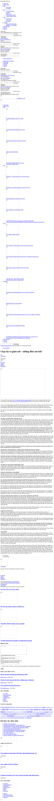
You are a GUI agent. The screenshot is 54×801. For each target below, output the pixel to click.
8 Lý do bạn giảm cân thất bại (10, 734)
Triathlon (5, 22)
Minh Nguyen (4, 677)
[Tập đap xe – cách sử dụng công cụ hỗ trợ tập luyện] (12, 175)
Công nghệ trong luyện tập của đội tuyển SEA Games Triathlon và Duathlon (23, 314)
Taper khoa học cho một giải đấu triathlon (15, 325)
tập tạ (4, 717)
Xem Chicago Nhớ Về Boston (13, 583)
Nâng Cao (8, 13)
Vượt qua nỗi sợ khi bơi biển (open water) (15, 129)
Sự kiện (5, 64)
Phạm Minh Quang (5, 688)
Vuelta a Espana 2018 (11, 16)
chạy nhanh (34, 709)
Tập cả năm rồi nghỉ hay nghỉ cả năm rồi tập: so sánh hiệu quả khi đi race (22, 256)
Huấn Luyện (6, 4)
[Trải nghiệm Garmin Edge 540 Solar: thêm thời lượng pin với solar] (4, 750)
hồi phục (41, 711)
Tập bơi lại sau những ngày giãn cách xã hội (16, 140)
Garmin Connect (36, 711)
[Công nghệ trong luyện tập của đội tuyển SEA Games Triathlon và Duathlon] (12, 313)
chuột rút (40, 707)
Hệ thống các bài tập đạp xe (9, 723)
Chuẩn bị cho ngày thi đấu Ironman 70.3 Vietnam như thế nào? (20, 292)
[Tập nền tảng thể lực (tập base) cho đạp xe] (12, 197)
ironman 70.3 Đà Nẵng (22, 713)
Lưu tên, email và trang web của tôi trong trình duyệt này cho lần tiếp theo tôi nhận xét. (21, 666)
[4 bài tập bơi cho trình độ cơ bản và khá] (12, 161)
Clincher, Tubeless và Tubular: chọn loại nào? (13, 735)
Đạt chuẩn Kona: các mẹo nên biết (14, 303)
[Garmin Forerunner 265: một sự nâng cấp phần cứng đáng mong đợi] (4, 772)
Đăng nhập (5, 62)
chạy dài (20, 709)
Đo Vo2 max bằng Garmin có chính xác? (12, 606)
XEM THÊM (15, 589)
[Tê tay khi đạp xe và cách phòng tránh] (12, 208)
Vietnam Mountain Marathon (17, 717)
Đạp (4, 10)
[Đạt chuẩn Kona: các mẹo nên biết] (12, 302)
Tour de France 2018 (10, 15)
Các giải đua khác (10, 11)
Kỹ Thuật (8, 8)
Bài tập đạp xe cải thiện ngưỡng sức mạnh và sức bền (18, 187)
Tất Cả (7, 164)
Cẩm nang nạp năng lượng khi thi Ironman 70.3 (14, 725)
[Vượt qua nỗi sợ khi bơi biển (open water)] (12, 128)
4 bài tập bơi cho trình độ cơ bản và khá (15, 163)
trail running (31, 716)
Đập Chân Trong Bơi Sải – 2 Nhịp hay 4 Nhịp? (13, 731)
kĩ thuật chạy (4, 715)
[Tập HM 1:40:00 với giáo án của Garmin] (9, 620)
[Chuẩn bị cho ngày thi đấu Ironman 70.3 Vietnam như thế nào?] (12, 291)
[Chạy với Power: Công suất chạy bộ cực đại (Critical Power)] (12, 244)
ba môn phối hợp (5, 707)
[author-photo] (4, 584)
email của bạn (17, 43)
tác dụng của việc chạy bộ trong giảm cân (19, 401)
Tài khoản (16, 34)
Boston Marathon (23, 707)
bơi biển (33, 707)
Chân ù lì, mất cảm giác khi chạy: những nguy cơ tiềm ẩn (17, 680)
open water (16, 715)
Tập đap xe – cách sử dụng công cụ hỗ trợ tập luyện (17, 176)
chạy (43, 707)
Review (5, 27)
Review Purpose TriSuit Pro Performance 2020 (14, 674)
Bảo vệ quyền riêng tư (5, 39)
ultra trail (7, 717)
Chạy (4, 17)
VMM (26, 717)
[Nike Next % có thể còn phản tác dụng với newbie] (12, 266)
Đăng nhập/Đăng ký (7, 58)
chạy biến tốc (48, 707)
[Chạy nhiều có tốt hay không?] (12, 233)
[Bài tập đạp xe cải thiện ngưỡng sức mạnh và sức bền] (12, 186)
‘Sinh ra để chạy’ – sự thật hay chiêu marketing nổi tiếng (15, 727)
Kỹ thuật (8, 21)
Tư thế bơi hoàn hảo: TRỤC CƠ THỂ (14, 118)
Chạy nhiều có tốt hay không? (13, 234)
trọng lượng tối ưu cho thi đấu (24, 400)
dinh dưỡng (23, 711)
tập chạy (47, 716)
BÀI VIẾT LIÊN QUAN (6, 589)
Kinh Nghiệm (6, 26)
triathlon (37, 716)
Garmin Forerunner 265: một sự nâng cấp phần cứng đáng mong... (20, 775)
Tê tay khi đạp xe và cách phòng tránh (14, 209)
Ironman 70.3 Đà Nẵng (11, 23)
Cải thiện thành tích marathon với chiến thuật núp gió (16, 640)
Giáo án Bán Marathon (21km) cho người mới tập (14, 730)
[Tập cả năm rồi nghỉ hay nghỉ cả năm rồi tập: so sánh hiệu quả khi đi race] (12, 255)
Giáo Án (5, 29)
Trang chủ (3, 345)
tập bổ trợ (43, 716)
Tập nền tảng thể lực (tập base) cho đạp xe (15, 198)
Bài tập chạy (9, 18)
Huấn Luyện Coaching (8, 61)
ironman (46, 712)
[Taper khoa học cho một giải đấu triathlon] (12, 324)
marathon (10, 716)
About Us (5, 797)
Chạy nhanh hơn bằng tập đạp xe (10, 685)
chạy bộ (5, 709)
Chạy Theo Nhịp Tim (8, 732)
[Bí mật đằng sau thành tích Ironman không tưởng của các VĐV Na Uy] (12, 335)
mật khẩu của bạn (17, 35)
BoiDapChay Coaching (14, 707)
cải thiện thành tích (10, 711)
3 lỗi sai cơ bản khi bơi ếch (12, 151)
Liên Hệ (5, 66)
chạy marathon (26, 709)
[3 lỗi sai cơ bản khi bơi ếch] (12, 150)
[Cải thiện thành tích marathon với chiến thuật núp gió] (9, 637)
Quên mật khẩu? (4, 38)
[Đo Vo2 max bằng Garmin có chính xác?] (9, 603)
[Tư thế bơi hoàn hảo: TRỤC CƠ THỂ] (12, 117)
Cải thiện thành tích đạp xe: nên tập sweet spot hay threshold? (20, 220)
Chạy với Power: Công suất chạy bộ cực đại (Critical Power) (19, 245)
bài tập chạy (29, 707)
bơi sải (37, 707)
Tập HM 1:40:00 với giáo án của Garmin (12, 623)
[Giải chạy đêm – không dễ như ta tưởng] (12, 277)
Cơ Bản (8, 12)
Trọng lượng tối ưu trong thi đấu (12, 581)
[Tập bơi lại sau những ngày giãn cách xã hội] (12, 139)
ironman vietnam (32, 713)
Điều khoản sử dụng (7, 794)
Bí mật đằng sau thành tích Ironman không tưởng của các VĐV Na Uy (22, 336)
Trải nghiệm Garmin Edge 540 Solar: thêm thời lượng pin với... (19, 753)
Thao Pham (3, 356)
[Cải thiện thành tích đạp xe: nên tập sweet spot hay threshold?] (12, 219)
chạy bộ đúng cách (13, 709)
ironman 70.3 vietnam (10, 714)
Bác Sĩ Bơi (8, 7)
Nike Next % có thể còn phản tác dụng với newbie (17, 267)
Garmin (29, 711)
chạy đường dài (43, 709)
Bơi (4, 6)
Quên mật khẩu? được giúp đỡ (7, 75)
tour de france (24, 715)
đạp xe (29, 718)
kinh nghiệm (40, 714)
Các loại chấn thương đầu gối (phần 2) (11, 729)
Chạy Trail (8, 20)
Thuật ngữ (5, 63)
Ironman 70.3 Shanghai (11, 25)
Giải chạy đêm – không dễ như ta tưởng (15, 278)
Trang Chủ (5, 3)
